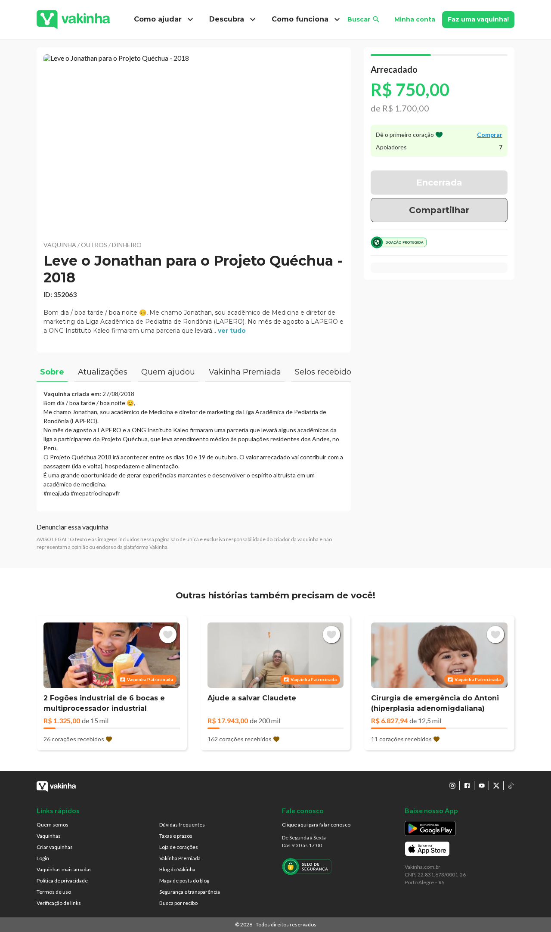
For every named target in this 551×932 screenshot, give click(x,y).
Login (43, 858)
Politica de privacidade (62, 880)
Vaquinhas (49, 836)
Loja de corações (178, 847)
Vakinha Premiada (180, 858)
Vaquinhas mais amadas (64, 869)
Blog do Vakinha (177, 869)
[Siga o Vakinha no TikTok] (511, 785)
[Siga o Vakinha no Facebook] (467, 785)
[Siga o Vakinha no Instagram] (452, 785)
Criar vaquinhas (55, 847)
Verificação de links (59, 903)
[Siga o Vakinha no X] (496, 785)
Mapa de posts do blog (184, 880)
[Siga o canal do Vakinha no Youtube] (481, 785)
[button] (193, 142)
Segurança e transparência (189, 892)
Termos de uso (54, 892)
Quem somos (52, 824)
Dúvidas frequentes (182, 824)
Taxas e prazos (175, 836)
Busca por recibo (178, 903)
